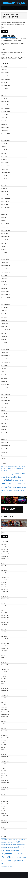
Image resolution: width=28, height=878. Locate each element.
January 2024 (4, 130)
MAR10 (23, 844)
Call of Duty (14, 466)
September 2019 (5, 272)
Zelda (11, 492)
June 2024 (4, 117)
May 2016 (3, 375)
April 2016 (4, 378)
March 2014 (4, 432)
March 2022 (4, 188)
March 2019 (4, 288)
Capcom (20, 466)
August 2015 (4, 403)
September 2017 (5, 330)
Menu (14, 8)
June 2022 (4, 178)
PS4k (7, 483)
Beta (8, 466)
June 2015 (4, 410)
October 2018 (4, 301)
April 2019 (4, 285)
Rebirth (15, 857)
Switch (7, 490)
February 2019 (5, 291)
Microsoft (6, 474)
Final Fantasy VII (6, 471)
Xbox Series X (6, 492)
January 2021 (4, 227)
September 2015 (5, 400)
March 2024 (4, 124)
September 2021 (5, 207)
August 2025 (4, 88)
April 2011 (4, 455)
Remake (19, 484)
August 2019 (4, 275)
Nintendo (22, 474)
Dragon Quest (3, 468)
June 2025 (4, 92)
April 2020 (4, 252)
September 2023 (5, 140)
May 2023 (3, 153)
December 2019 (5, 265)
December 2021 (5, 198)
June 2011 (4, 452)
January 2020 (4, 262)
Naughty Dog (12, 474)
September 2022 (5, 172)
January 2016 (4, 387)
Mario (2, 474)
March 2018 (4, 320)
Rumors (6, 487)
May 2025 (3, 95)
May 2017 (3, 339)
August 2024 (4, 114)
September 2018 (5, 304)
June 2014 (4, 426)
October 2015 (4, 397)
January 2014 (4, 436)
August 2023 (4, 143)
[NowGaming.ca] (14, 3)
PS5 (9, 484)
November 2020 (5, 230)
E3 (7, 468)
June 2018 (4, 310)
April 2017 (4, 342)
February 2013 (5, 442)
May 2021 (3, 217)
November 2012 (5, 445)
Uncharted (10, 490)
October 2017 (4, 326)
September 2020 (5, 236)
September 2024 (5, 111)
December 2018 (5, 294)
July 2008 (3, 458)
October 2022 (4, 169)
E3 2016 (10, 468)
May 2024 (3, 121)
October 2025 (4, 82)
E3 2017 (13, 468)
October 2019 (4, 268)
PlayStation (18, 477)
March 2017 (4, 346)
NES (16, 474)
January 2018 (4, 323)
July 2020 (3, 243)
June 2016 (4, 371)
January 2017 (4, 352)
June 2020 (4, 246)
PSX (12, 483)
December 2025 (5, 79)
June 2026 (4, 69)
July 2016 (3, 368)
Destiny (23, 466)
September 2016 (5, 362)
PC (13, 477)
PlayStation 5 (6, 480)
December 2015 (5, 391)
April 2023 (4, 156)
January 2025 (4, 105)
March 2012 (4, 449)
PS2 (20, 480)
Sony (10, 487)
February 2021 (5, 223)
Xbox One (19, 490)
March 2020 (4, 256)
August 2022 (4, 175)
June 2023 (4, 150)
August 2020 (4, 240)
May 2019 (3, 281)
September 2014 (5, 420)
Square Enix (17, 487)
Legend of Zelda (19, 844)
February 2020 (5, 259)
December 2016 (5, 355)
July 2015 (3, 407)
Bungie (10, 466)
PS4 (3, 483)
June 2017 (4, 336)
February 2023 (5, 162)
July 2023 (3, 146)
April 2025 (4, 98)
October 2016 (4, 358)
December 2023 (5, 133)
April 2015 (4, 413)
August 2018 (4, 307)
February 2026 (5, 72)
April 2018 (4, 317)
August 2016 (4, 365)
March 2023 (4, 159)
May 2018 (3, 313)
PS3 (22, 480)
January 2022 (4, 195)
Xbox (14, 490)
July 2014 (3, 423)
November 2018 (5, 297)
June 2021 (4, 214)
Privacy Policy (14, 875)
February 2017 (5, 349)
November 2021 (5, 201)
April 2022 (4, 185)
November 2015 (5, 394)
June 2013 (4, 439)
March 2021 (4, 220)
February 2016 (5, 384)
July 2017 (3, 333)
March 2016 (4, 381)
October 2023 (4, 137)
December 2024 (5, 108)
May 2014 (3, 429)
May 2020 (3, 249)
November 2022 (5, 166)
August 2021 (4, 211)
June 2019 (4, 278)
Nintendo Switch (7, 477)
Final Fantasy (20, 468)
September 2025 (5, 85)
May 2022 (3, 182)
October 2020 (4, 233)
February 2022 (5, 191)
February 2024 (5, 127)
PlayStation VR (15, 480)
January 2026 (4, 76)
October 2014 (4, 416)
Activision (4, 466)
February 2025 (5, 101)
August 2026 (4, 66)
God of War (13, 470)
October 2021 (4, 204)
